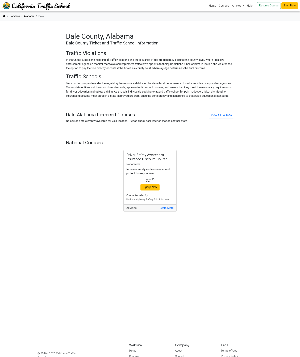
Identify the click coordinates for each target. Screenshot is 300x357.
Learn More (167, 208)
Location (15, 16)
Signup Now (150, 187)
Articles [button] (237, 5)
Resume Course (268, 5)
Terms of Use (229, 350)
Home (212, 5)
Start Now (290, 5)
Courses (224, 5)
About (178, 350)
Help (250, 5)
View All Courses (221, 115)
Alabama (29, 16)
